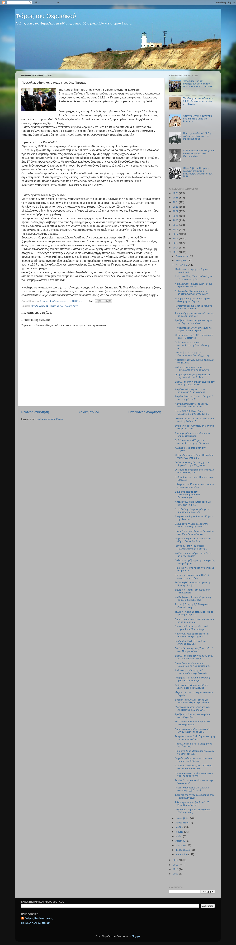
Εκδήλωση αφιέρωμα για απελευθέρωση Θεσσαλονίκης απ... (192, 345)
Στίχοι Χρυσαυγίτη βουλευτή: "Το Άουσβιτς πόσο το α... (192, 803)
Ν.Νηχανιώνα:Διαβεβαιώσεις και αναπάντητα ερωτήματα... (192, 635)
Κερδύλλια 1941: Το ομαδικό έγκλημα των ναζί (190, 642)
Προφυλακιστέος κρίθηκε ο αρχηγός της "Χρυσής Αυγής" (194, 774)
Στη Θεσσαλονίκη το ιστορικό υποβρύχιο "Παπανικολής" (190, 390)
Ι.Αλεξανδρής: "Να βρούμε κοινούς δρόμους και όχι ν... (193, 307)
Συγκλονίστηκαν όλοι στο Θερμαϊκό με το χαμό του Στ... (194, 398)
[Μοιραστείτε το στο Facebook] (106, 301)
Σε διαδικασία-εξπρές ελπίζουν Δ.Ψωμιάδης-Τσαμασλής (191, 686)
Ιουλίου (180, 827)
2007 (176, 873)
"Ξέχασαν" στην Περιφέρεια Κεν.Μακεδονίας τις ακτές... (191, 547)
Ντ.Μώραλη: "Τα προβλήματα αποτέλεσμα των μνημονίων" (192, 292)
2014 (176, 247)
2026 (176, 193)
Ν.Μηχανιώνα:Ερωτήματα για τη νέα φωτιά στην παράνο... (194, 485)
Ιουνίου (180, 832)
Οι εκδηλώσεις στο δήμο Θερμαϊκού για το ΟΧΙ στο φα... (194, 456)
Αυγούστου (182, 822)
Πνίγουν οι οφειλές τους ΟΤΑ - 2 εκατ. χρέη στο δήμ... (192, 576)
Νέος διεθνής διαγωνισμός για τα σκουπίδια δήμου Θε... (192, 510)
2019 (176, 225)
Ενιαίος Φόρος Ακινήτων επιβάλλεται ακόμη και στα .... (194, 427)
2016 (176, 238)
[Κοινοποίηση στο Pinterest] (110, 301)
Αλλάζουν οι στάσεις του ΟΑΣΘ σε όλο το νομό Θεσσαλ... (193, 767)
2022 (176, 211)
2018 (176, 229)
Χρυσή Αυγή (71, 306)
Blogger (136, 936)
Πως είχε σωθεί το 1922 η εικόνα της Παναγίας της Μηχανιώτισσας (197, 136)
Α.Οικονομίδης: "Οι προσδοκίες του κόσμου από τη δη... (194, 278)
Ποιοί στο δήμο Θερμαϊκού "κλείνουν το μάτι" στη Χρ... (194, 752)
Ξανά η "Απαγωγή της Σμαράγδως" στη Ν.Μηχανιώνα (194, 649)
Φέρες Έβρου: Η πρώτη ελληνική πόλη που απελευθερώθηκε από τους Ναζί (198, 172)
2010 (176, 869)
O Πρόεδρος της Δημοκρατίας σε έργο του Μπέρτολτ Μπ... (192, 376)
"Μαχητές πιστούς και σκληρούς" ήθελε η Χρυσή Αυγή (193, 679)
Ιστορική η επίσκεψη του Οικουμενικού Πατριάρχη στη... (193, 354)
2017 (176, 234)
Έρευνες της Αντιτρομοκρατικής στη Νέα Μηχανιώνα (194, 796)
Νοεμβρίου (182, 260)
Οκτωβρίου (182, 265)
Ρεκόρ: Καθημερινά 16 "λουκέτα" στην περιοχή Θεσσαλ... (192, 789)
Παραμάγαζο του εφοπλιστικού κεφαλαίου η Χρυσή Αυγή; (191, 628)
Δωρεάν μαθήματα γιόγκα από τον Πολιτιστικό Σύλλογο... (193, 759)
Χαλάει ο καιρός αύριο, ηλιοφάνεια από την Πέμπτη (193, 554)
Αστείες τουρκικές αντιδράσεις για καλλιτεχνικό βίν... (193, 503)
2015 (176, 243)
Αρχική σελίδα (88, 412)
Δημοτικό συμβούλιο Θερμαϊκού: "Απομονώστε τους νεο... (192, 730)
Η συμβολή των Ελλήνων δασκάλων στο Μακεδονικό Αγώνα (194, 532)
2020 (176, 220)
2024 (176, 202)
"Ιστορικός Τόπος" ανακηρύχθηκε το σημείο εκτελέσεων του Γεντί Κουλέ (198, 84)
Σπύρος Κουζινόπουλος (39, 918)
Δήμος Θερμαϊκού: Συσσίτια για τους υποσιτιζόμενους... (194, 620)
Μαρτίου (180, 845)
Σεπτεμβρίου (183, 818)
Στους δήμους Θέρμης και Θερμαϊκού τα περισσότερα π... (193, 664)
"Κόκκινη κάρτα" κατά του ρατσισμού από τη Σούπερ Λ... (195, 420)
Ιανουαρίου (182, 854)
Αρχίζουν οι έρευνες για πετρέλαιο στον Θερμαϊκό (193, 715)
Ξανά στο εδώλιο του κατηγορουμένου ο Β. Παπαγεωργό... (188, 495)
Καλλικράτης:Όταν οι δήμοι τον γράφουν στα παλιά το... (191, 405)
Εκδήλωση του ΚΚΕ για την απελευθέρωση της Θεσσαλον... (193, 441)
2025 (176, 197)
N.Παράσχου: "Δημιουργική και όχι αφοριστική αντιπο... (193, 285)
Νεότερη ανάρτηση (35, 412)
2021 (176, 216)
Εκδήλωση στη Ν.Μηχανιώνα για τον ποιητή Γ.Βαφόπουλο (195, 383)
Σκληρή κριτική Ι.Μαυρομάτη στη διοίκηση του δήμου (192, 300)
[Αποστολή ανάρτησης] (90, 301)
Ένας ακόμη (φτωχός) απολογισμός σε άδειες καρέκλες (194, 314)
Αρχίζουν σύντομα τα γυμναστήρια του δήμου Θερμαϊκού (193, 321)
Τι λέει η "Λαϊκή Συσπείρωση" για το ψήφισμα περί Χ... (194, 613)
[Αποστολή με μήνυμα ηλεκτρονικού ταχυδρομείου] (97, 301)
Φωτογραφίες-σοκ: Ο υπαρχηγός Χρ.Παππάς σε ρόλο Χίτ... (193, 708)
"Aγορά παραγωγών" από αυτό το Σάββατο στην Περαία (193, 329)
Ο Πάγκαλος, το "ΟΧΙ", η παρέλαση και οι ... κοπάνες (194, 336)
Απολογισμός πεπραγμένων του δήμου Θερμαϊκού (192, 434)
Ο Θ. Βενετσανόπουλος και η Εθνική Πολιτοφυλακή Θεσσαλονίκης (199, 153)
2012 (176, 860)
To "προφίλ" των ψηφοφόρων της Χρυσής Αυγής (193, 584)
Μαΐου (179, 836)
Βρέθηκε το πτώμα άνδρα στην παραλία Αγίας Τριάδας (191, 525)
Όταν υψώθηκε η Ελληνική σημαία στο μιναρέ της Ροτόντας (197, 118)
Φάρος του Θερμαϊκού (45, 15)
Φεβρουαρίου (183, 850)
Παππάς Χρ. (56, 306)
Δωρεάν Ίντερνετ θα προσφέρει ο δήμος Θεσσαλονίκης (193, 540)
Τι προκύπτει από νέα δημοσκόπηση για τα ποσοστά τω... (195, 737)
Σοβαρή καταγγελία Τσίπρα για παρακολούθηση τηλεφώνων (192, 701)
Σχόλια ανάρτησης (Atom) (50, 419)
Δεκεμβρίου (182, 256)
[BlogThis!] (100, 301)
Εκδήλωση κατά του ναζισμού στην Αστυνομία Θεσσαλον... (194, 657)
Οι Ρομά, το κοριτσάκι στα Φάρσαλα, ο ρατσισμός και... (195, 471)
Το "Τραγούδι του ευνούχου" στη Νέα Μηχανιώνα (192, 723)
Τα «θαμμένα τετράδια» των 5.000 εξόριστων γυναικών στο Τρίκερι (198, 101)
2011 (176, 864)
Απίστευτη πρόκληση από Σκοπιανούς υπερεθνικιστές (191, 671)
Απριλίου (181, 840)
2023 (176, 207)
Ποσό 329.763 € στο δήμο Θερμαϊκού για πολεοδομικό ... (192, 412)
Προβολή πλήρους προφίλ (35, 923)
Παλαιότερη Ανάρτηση (144, 412)
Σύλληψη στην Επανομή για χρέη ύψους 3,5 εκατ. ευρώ (193, 598)
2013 (176, 252)
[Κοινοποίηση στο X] (103, 301)
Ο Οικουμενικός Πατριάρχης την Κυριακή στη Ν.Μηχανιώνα (192, 464)
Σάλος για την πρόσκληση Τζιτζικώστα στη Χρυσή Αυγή (192, 368)
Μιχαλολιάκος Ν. (40, 306)
